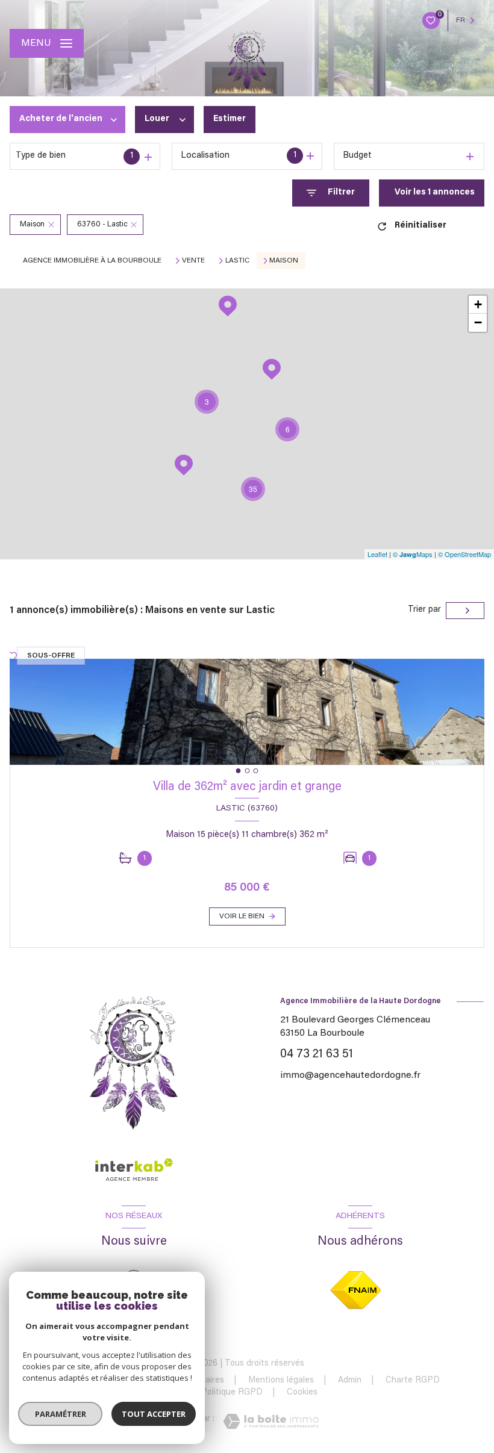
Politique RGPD (232, 1393)
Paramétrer (60, 1413)
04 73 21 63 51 (316, 1054)
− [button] (478, 322)
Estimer (229, 119)
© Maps (413, 554)
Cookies (302, 1393)
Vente (193, 260)
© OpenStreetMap (464, 554)
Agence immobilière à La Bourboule (92, 260)
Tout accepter (154, 1413)
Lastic (237, 260)
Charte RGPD (413, 1381)
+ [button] (478, 304)
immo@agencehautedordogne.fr (350, 1075)
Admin (349, 1381)
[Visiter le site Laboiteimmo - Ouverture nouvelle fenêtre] (270, 1421)
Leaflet (377, 554)
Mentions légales (281, 1381)
